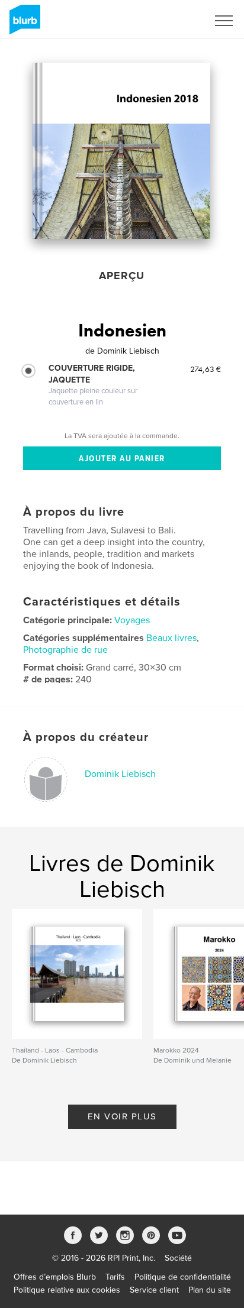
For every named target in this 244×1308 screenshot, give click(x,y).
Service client (154, 1290)
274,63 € (205, 369)
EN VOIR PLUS (122, 1116)
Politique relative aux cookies (67, 1290)
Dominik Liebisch (120, 774)
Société (178, 1258)
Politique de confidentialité (182, 1277)
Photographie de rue (65, 650)
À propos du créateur (86, 737)
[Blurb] (23, 24)
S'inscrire (175, 20)
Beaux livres (171, 638)
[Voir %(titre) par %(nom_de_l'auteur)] (121, 151)
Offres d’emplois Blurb (55, 1277)
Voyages (132, 620)
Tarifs (115, 1277)
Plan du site (209, 1290)
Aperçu (122, 275)
